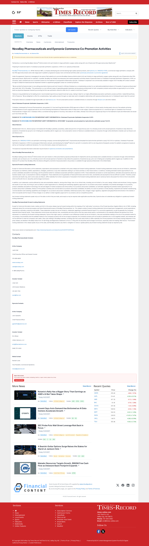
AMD (73, 401)
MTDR (73, 473)
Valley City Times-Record (31, 540)
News (38, 42)
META (96, 409)
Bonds (55, 456)
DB (72, 418)
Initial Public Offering (59, 473)
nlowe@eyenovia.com (18, 369)
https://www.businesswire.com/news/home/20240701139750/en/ (55, 230)
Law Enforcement (70, 435)
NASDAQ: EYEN (102, 70)
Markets (18, 36)
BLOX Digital (124, 540)
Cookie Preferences (35, 543)
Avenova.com (52, 99)
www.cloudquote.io (86, 484)
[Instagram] (133, 488)
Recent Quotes (93, 30)
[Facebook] (123, 488)
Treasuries (71, 42)
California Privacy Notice (19, 543)
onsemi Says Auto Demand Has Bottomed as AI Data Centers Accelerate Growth (62, 409)
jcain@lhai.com (16, 295)
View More (86, 386)
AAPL (95, 396)
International (59, 42)
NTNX (77, 401)
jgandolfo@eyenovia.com (19, 324)
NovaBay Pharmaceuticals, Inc (21, 70)
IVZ (79, 456)
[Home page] (74, 12)
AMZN (96, 393)
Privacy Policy (80, 489)
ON (75, 418)
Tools (50, 36)
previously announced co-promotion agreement (94, 73)
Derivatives (61, 456)
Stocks (30, 36)
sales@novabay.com (18, 266)
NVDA (82, 401)
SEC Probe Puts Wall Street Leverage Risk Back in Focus (60, 426)
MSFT (95, 412)
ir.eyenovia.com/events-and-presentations (61, 148)
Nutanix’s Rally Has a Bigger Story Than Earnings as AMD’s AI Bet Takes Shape (62, 392)
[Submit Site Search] (136, 13)
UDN (83, 456)
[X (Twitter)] (118, 488)
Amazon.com (101, 99)
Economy (68, 456)
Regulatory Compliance (82, 435)
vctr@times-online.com (110, 521)
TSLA (95, 421)
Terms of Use (65, 540)
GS (50, 439)
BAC (44, 439)
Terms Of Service (94, 489)
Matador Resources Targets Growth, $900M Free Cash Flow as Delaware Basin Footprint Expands (63, 464)
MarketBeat (43, 401)
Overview (29, 42)
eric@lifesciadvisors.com (19, 344)
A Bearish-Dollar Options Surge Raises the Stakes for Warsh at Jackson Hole (62, 447)
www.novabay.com (17, 262)
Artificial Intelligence (59, 401)
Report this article (19, 380)
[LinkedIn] (128, 488)
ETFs (40, 36)
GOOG (96, 406)
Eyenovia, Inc (93, 70)
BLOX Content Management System (106, 540)
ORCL (96, 418)
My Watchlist (112, 30)
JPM (54, 439)
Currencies (47, 42)
